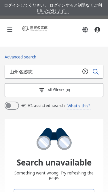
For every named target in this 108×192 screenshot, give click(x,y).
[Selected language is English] (85, 30)
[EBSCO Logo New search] (36, 29)
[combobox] (42, 71)
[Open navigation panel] (10, 29)
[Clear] (85, 71)
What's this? (78, 106)
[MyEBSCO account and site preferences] (97, 30)
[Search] (95, 71)
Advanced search (20, 57)
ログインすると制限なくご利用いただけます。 (69, 7)
